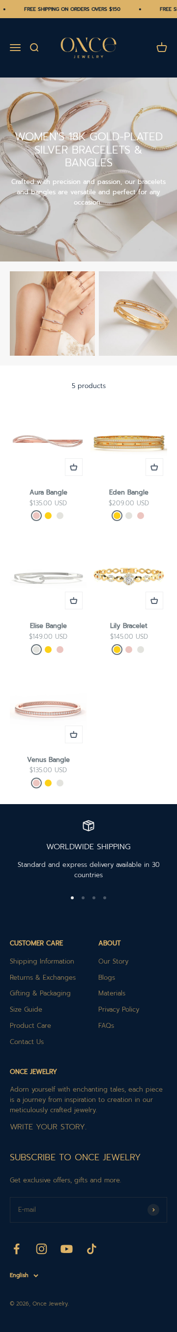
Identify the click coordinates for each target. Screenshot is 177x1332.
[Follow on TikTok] (91, 1248)
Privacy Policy (118, 1009)
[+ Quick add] (74, 467)
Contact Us (27, 1041)
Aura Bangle (48, 492)
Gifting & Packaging (40, 993)
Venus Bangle (48, 759)
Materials (111, 993)
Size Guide (26, 1009)
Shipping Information (42, 961)
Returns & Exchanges (43, 977)
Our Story (113, 961)
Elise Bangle (48, 625)
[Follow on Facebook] (16, 1248)
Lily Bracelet (129, 625)
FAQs (106, 1025)
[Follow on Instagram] (41, 1248)
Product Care (30, 1025)
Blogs (106, 977)
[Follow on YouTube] (66, 1248)
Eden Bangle (128, 492)
